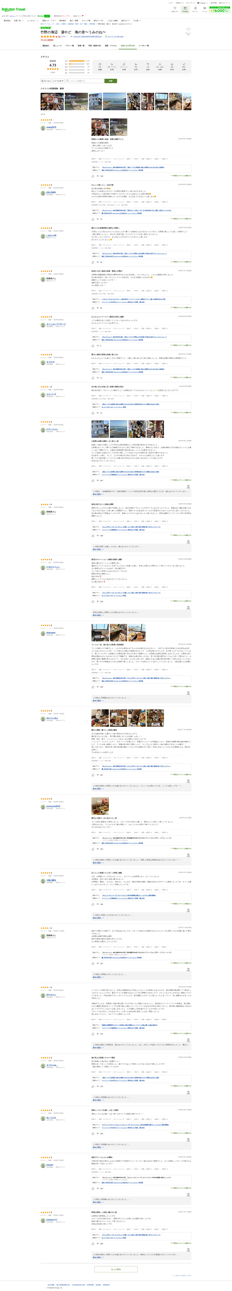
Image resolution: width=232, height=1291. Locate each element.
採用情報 (90, 1285)
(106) (94, 45)
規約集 (98, 1285)
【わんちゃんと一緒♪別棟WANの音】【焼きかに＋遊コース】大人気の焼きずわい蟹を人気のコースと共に (137, 210)
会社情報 (51, 1285)
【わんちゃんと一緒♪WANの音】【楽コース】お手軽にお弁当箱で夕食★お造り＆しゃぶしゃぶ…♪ (134, 253)
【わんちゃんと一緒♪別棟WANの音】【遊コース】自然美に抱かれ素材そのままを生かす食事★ (133, 167)
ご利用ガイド (179, 3)
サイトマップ (190, 3)
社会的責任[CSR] (78, 1285)
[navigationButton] (188, 101)
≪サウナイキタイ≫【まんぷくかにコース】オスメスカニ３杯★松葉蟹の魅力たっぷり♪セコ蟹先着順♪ (135, 1125)
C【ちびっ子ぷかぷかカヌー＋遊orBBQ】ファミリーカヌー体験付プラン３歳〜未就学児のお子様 (133, 299)
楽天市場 (214, 3)
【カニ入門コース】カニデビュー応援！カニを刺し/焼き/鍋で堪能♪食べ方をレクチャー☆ (131, 527)
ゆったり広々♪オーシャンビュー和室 (114, 407)
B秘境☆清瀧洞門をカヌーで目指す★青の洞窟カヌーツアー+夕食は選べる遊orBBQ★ (129, 1025)
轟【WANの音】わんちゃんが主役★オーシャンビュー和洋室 (122, 213)
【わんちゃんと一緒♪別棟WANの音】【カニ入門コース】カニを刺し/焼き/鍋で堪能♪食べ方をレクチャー (136, 678)
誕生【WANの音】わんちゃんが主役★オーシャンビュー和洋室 (122, 170)
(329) (128, 45)
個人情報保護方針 (63, 1285)
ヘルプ (170, 3)
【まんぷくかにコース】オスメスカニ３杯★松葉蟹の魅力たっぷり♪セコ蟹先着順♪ (129, 895)
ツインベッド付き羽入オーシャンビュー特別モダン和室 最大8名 (123, 302)
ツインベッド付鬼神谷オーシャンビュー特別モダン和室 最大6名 (123, 475)
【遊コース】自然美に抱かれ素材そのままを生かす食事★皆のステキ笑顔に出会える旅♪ (130, 404)
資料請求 (106, 1285)
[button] (52, 101)
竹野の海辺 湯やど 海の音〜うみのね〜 (73, 32)
